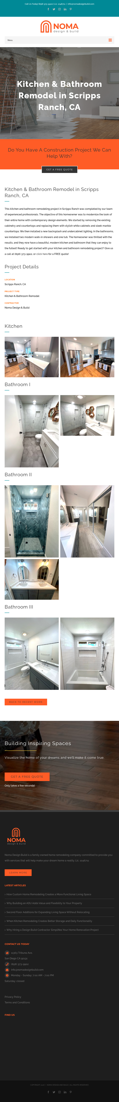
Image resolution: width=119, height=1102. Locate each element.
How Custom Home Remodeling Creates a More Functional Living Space (49, 894)
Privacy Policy (13, 996)
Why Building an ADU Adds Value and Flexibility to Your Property (44, 903)
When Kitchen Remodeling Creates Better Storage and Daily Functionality (49, 921)
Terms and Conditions (17, 1002)
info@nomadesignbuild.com (81, 4)
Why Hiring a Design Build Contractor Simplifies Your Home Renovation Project (53, 929)
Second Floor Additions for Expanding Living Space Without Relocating (48, 912)
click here (42, 254)
